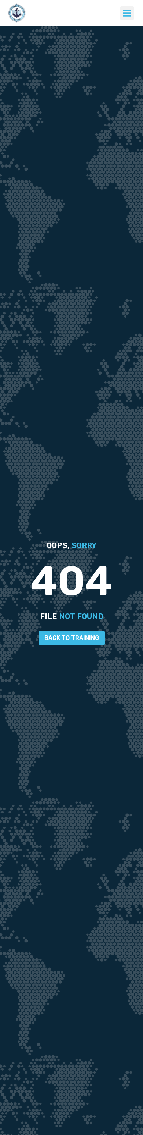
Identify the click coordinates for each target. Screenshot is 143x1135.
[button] (127, 13)
